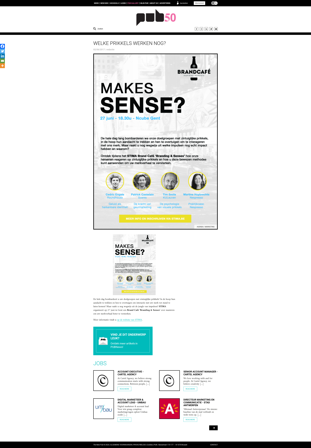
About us (154, 3)
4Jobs (123, 3)
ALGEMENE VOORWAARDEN (121, 445)
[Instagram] (201, 29)
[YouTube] (216, 29)
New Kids (104, 3)
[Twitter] (211, 29)
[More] (2, 65)
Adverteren (165, 3)
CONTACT (214, 445)
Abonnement (199, 3)
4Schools (114, 3)
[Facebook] (196, 29)
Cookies (150, 445)
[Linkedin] (2, 56)
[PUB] (156, 20)
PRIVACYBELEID (139, 445)
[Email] (2, 60)
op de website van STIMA (129, 320)
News (96, 3)
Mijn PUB (144, 3)
